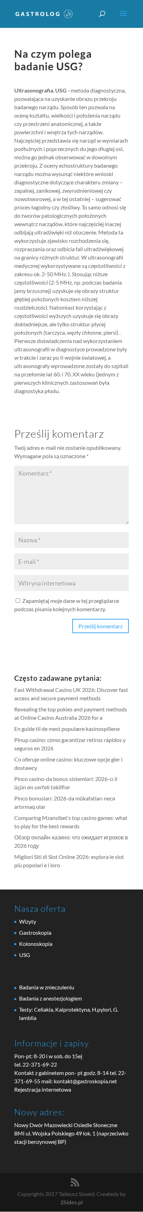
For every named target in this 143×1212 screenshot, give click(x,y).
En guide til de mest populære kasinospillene (67, 728)
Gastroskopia (35, 932)
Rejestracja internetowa (42, 1089)
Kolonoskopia (35, 943)
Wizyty (27, 921)
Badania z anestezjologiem (50, 998)
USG (24, 954)
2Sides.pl (71, 1202)
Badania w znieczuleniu (46, 987)
